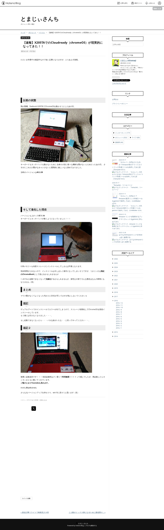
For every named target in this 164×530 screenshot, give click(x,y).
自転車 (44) (119, 142)
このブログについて (119, 83)
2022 (116, 276)
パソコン (32, 51)
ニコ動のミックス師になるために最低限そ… (87, 512)
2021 (116, 280)
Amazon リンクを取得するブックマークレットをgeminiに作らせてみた (127, 219)
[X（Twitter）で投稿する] (33, 408)
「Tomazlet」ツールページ (122, 185)
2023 (116, 271)
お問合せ (115, 99)
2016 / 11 (119, 305)
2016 (116, 301)
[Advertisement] (63, 78)
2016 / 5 (119, 319)
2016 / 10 (119, 307)
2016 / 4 (119, 321)
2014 (116, 336)
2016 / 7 (119, 314)
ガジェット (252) (121, 137)
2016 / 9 (119, 310)
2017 (116, 296)
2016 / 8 (119, 312)
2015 (116, 332)
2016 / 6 (119, 316)
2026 (116, 259)
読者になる (157, 8)
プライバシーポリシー (120, 104)
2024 (116, 267)
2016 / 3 (119, 323)
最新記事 (127, 154)
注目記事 (127, 114)
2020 (116, 284)
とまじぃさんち (40, 18)
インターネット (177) (122, 133)
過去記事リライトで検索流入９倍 (35, 512)
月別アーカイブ (127, 253)
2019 (116, 288)
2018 (116, 292)
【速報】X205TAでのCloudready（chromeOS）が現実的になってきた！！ (63, 44)
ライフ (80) (136, 137)
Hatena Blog (80, 526)
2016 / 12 (119, 303)
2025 (116, 263)
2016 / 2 (119, 326)
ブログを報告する (91, 526)
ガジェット (24, 51)
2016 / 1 (119, 328)
